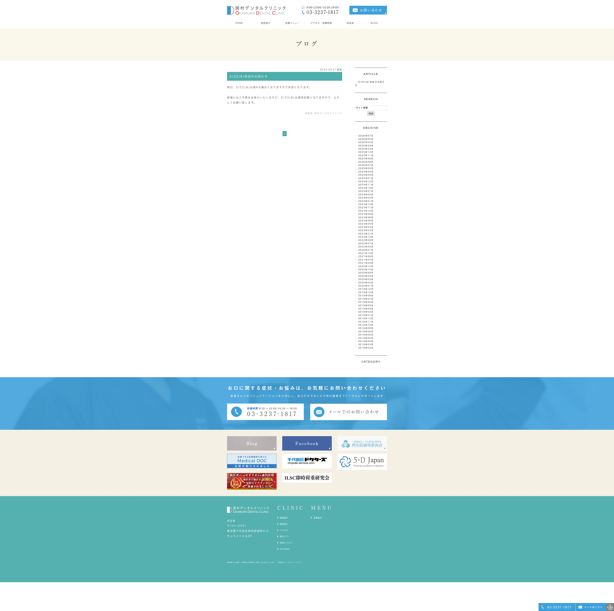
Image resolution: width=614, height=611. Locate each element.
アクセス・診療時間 (321, 23)
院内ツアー (285, 536)
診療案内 (317, 518)
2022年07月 (366, 243)
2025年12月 (366, 152)
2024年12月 (366, 181)
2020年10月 (366, 270)
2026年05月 (366, 142)
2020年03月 (366, 279)
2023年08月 (366, 217)
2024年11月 (366, 185)
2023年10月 (366, 211)
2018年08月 (366, 332)
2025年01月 (366, 178)
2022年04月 (366, 247)
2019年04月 (366, 309)
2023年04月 (366, 227)
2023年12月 (366, 204)
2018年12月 (366, 318)
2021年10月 (366, 253)
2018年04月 (366, 341)
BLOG (374, 23)
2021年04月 (366, 263)
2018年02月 (366, 348)
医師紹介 (284, 524)
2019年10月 (366, 292)
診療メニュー (292, 23)
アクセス (284, 530)
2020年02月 (366, 283)
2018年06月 (366, 335)
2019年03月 (366, 312)
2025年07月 (366, 165)
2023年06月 (366, 221)
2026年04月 (366, 146)
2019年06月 (366, 302)
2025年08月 (366, 162)
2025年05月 (366, 168)
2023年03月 (366, 230)
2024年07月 (366, 191)
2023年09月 (366, 214)
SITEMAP (285, 549)
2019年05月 (366, 305)
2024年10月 (366, 188)
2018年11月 (366, 322)
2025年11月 (366, 155)
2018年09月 (366, 328)
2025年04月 (366, 172)
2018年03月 (366, 344)
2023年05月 (366, 224)
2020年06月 (366, 273)
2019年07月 (366, 299)
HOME (239, 23)
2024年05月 (366, 195)
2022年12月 (366, 237)
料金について (286, 543)
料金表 (350, 23)
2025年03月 (366, 175)
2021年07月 (366, 260)
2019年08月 (366, 296)
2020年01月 (366, 286)
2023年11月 (366, 207)
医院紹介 (284, 518)
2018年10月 (366, 325)
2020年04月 (366, 276)
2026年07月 (366, 136)
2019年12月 (366, 289)
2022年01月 (366, 250)
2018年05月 (366, 338)
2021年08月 (366, 256)
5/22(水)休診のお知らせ (249, 76)
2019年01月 (366, 315)
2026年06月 (366, 139)
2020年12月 (366, 266)
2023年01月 (366, 234)
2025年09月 (366, 159)
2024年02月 (366, 198)
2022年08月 (366, 240)
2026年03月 (366, 149)
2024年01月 (366, 201)
